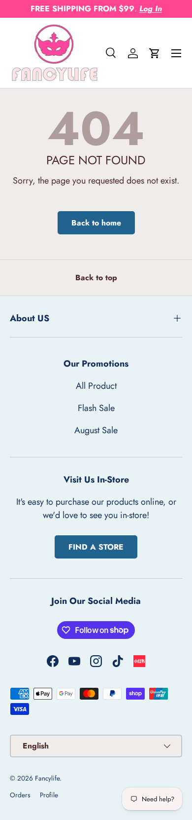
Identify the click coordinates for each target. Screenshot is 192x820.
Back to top (96, 277)
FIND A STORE (96, 547)
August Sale (96, 430)
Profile (49, 795)
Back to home (96, 222)
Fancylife (47, 778)
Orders (20, 795)
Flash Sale (96, 408)
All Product (96, 385)
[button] (154, 53)
